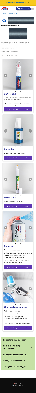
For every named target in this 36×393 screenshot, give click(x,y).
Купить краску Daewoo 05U (8, 375)
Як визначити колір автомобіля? (18, 347)
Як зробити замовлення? (18, 340)
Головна (3, 13)
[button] (33, 9)
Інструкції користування (18, 361)
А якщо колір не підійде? (18, 367)
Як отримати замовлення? (18, 355)
